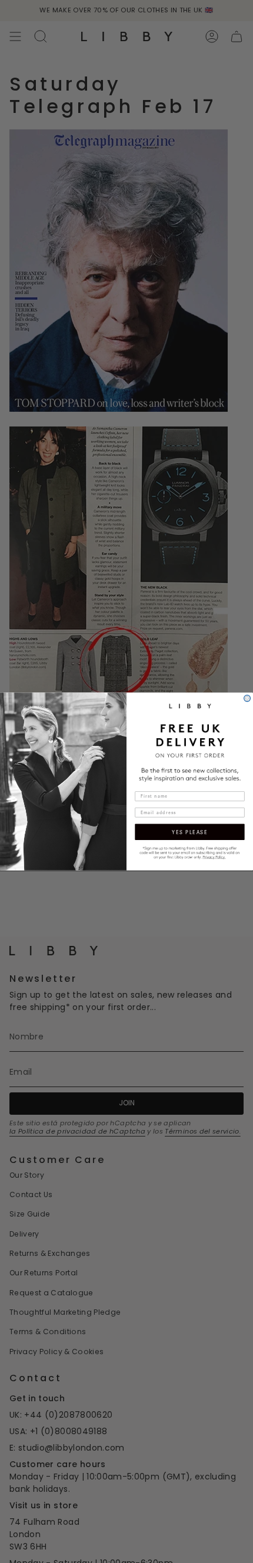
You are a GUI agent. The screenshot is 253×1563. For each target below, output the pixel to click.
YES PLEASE (190, 832)
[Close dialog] (247, 698)
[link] (189, 852)
